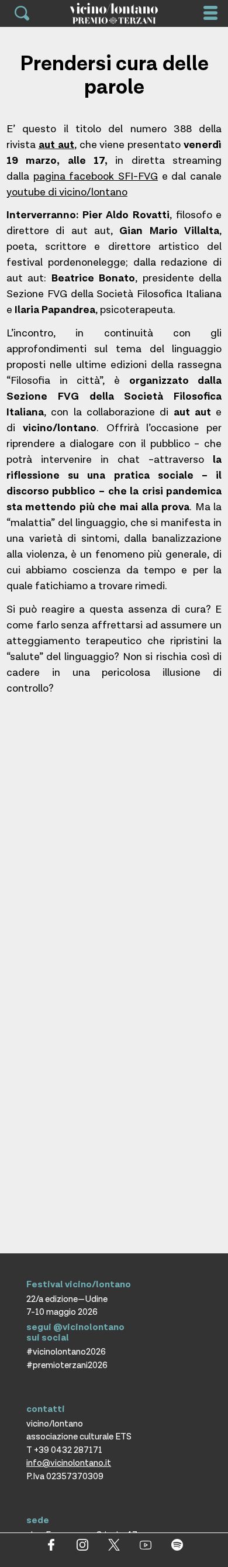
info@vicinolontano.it (68, 1463)
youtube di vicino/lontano (66, 192)
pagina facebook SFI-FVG (95, 176)
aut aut (56, 145)
